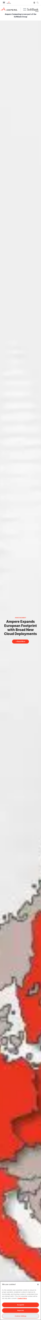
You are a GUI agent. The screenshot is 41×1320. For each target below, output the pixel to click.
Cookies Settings (20, 1316)
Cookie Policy (22, 1298)
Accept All (20, 1305)
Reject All (20, 1310)
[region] (20, 1300)
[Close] (38, 1284)
